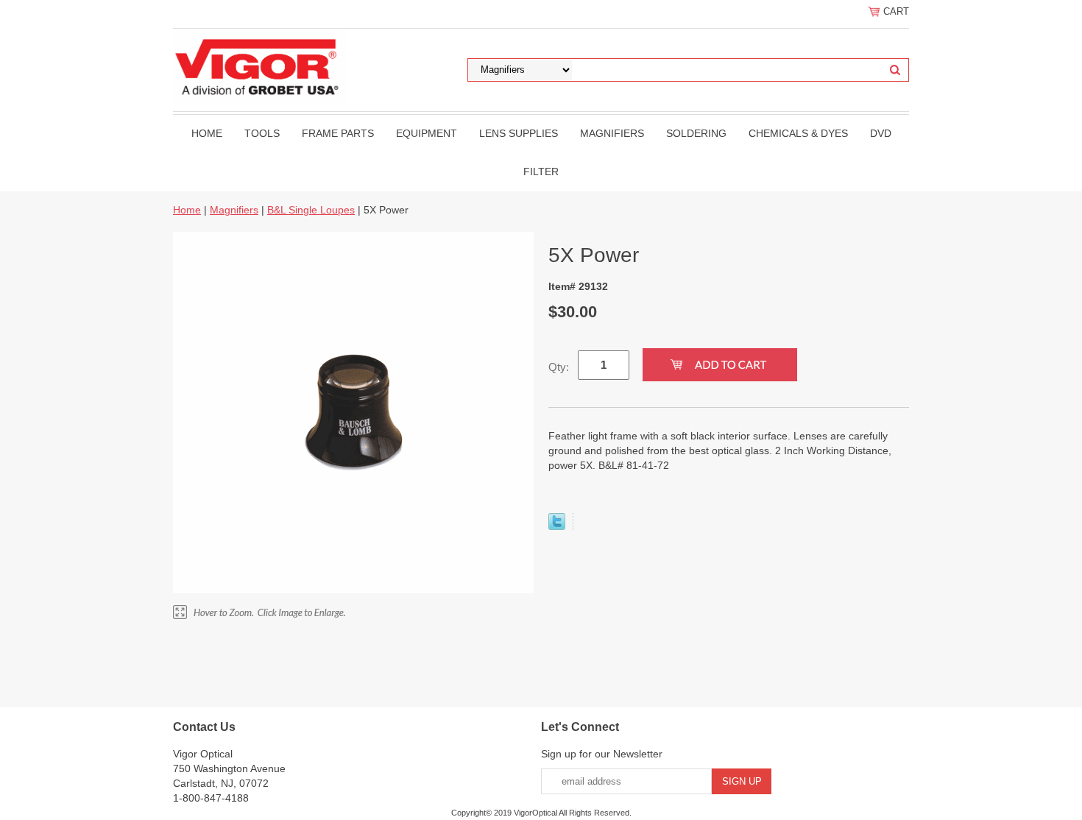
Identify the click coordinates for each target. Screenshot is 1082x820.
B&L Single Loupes (311, 210)
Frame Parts (338, 133)
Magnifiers (612, 133)
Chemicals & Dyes (798, 133)
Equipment (426, 133)
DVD (880, 133)
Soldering (696, 133)
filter (541, 171)
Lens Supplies (518, 133)
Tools (262, 133)
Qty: (558, 367)
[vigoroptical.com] (259, 65)
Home (206, 133)
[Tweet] (556, 526)
